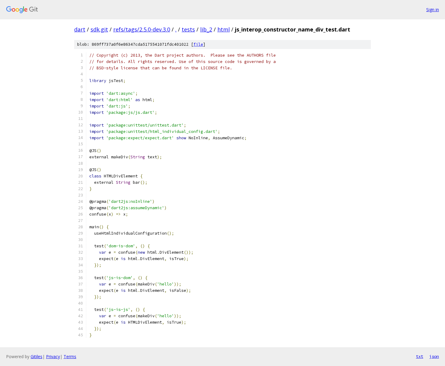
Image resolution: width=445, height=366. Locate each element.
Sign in (432, 9)
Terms (70, 356)
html (223, 29)
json (434, 356)
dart (79, 29)
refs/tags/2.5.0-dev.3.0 (141, 29)
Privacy (53, 356)
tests (188, 29)
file (198, 44)
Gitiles (36, 356)
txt (419, 356)
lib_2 (206, 29)
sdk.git (99, 29)
